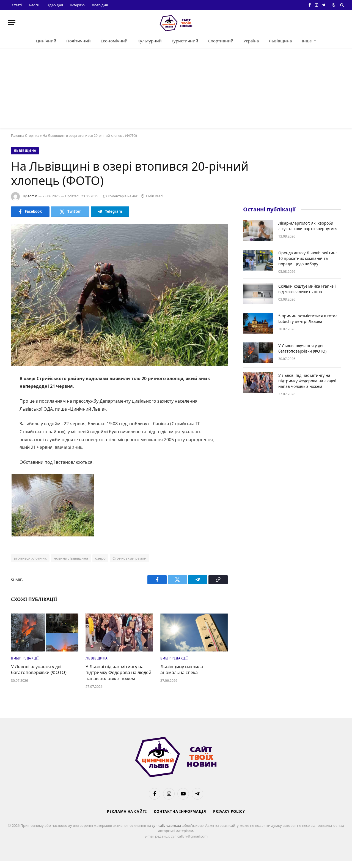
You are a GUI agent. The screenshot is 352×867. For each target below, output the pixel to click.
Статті (17, 4)
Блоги (34, 4)
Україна (251, 40)
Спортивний (220, 40)
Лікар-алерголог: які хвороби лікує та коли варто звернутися (307, 225)
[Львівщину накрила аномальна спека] (194, 632)
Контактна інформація (180, 811)
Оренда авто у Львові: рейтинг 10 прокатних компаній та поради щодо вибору (307, 258)
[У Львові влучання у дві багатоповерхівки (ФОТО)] (44, 632)
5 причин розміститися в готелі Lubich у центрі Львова (308, 318)
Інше (307, 40)
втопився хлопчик (30, 558)
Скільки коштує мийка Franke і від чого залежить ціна (307, 288)
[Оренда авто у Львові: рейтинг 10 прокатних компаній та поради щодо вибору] (258, 260)
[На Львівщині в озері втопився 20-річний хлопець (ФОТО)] (119, 295)
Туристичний (185, 40)
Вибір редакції (24, 658)
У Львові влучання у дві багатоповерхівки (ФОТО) (39, 670)
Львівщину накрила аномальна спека (181, 670)
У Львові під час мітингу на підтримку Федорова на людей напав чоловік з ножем (118, 673)
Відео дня (54, 4)
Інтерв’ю (77, 4)
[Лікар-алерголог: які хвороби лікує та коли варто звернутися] (258, 230)
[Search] (341, 5)
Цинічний (46, 40)
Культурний (150, 40)
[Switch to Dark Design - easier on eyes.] (334, 5)
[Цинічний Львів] (176, 22)
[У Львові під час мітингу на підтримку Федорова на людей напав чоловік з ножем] (119, 632)
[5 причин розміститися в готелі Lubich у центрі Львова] (258, 323)
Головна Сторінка (25, 135)
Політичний (78, 40)
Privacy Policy (229, 811)
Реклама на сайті (127, 811)
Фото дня (100, 4)
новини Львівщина (71, 558)
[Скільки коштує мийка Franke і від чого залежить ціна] (258, 293)
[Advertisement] (176, 89)
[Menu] (11, 22)
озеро (100, 558)
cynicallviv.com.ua (167, 825)
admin (32, 196)
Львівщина (280, 40)
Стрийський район (129, 558)
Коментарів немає (123, 196)
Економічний (114, 40)
